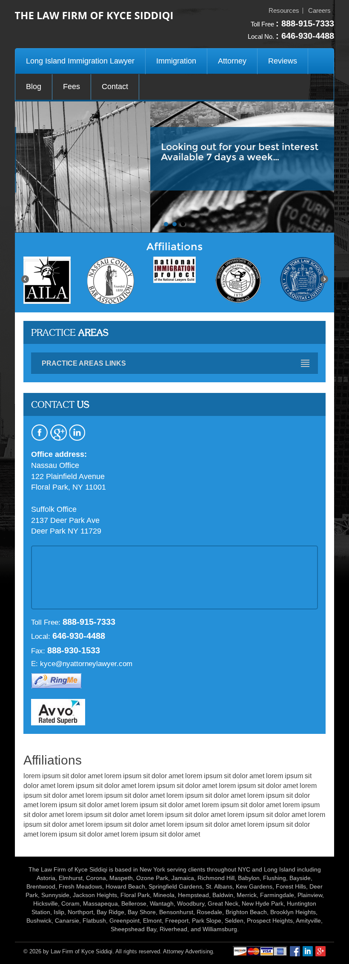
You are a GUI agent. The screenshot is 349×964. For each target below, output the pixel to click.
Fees (71, 86)
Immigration (176, 61)
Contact (115, 86)
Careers (319, 10)
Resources (284, 10)
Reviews (282, 61)
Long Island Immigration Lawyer (80, 61)
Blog (33, 86)
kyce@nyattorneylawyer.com (86, 664)
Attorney (232, 61)
